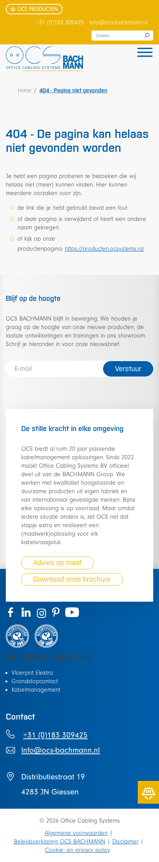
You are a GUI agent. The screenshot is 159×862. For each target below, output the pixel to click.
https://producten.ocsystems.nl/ (104, 248)
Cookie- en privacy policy (77, 850)
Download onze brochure (72, 579)
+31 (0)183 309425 (60, 22)
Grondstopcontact (35, 681)
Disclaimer (125, 841)
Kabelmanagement (36, 689)
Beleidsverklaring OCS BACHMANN (59, 841)
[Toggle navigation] (142, 53)
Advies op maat (57, 562)
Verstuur (128, 369)
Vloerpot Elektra (32, 672)
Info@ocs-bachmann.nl (118, 22)
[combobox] (122, 36)
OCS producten (37, 9)
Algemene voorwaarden (76, 833)
